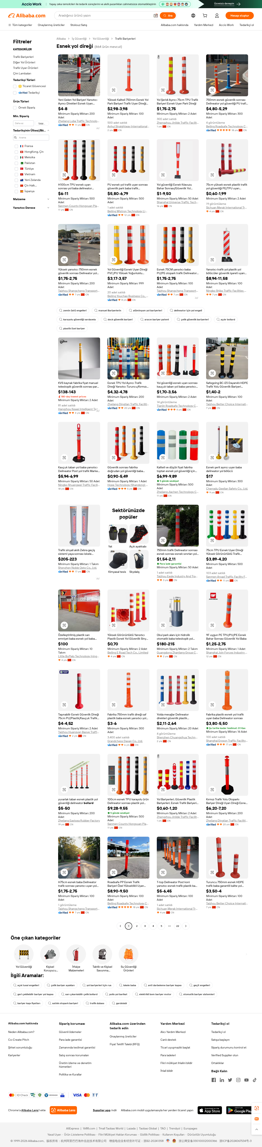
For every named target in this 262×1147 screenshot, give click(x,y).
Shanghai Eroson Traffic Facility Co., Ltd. (227, 740)
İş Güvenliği (79, 38)
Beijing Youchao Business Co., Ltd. (128, 296)
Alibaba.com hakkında (23, 1023)
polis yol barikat (118, 994)
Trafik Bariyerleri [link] (125, 38)
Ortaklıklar (217, 1063)
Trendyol (174, 1128)
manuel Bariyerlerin (109, 310)
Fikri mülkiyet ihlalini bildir (176, 1063)
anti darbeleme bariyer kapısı (165, 985)
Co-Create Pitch (18, 1039)
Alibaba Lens (29, 1110)
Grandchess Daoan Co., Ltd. (125, 741)
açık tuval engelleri (28, 985)
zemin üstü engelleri (75, 310)
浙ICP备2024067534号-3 (235, 1141)
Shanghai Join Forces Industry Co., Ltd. (227, 652)
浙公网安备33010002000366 (198, 1141)
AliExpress (72, 1128)
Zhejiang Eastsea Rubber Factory (79, 820)
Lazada (131, 1128)
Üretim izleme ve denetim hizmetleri (75, 1064)
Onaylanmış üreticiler (123, 1036)
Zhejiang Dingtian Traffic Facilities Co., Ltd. (128, 404)
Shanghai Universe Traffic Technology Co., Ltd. (178, 202)
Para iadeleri (168, 1055)
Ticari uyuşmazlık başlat (175, 1047)
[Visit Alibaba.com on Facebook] (213, 1079)
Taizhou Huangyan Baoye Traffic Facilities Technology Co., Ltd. (79, 732)
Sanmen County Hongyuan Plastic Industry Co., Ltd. (79, 205)
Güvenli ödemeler (70, 1032)
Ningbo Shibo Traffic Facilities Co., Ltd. (227, 290)
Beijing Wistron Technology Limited (128, 211)
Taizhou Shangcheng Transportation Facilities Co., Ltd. (79, 290)
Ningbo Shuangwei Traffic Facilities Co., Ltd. (79, 485)
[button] (155, 15)
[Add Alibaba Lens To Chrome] (63, 1110)
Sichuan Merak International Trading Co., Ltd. (227, 207)
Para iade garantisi (70, 1039)
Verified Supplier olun (224, 1055)
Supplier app (102, 1110)
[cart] (206, 16)
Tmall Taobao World (111, 1128)
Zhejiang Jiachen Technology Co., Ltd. (178, 491)
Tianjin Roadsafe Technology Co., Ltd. (178, 405)
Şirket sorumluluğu (20, 1047)
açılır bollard (228, 319)
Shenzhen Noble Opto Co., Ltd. (77, 567)
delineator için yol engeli (188, 310)
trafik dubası (97, 1003)
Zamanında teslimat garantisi (77, 1047)
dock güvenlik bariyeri (120, 319)
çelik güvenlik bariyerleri (195, 319)
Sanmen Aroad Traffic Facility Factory (227, 576)
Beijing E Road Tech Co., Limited (127, 652)
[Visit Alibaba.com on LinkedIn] (221, 1079)
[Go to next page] (186, 926)
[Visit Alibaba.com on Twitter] (230, 1079)
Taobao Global (148, 1128)
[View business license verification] (168, 1141)
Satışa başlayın (220, 1039)
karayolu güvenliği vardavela (79, 319)
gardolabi (121, 1003)
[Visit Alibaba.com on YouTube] (246, 1079)
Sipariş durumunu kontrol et (228, 1047)
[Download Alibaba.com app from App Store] (210, 1110)
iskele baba (129, 985)
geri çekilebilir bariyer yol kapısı (35, 994)
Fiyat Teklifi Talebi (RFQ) (125, 1044)
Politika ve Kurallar (70, 1074)
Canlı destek (168, 1039)
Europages (190, 1128)
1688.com (89, 1128)
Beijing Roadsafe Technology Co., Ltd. (227, 126)
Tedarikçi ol (218, 1032)
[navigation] (31, 482)
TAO (163, 1128)
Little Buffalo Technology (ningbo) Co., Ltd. (79, 656)
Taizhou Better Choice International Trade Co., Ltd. (227, 404)
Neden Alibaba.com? (21, 1032)
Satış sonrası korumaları (74, 1055)
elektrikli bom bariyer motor (155, 994)
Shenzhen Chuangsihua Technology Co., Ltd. (178, 737)
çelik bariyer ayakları (63, 985)
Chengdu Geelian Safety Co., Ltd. (227, 488)
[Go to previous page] (120, 926)
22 (177, 926)
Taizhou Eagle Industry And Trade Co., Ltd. (178, 576)
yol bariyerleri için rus (99, 985)
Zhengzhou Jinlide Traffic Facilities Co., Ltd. (178, 122)
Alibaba (61, 38)
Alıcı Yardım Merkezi (173, 1032)
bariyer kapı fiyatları (28, 1003)
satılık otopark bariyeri (65, 1003)
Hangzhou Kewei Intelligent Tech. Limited (79, 409)
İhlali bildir (166, 1070)
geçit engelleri (201, 985)
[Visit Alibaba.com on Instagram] (238, 1079)
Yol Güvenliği (101, 38)
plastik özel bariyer (74, 328)
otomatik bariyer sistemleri (199, 994)
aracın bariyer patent (157, 319)
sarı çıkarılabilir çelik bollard (81, 994)
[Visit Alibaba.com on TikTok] (254, 1079)
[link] (256, 1108)
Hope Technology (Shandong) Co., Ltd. (128, 485)
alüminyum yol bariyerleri (147, 310)
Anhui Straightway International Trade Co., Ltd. (128, 126)
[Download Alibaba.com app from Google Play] (240, 1110)
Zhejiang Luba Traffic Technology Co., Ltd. (79, 121)
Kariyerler (14, 1055)
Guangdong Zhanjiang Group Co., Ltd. (178, 652)
